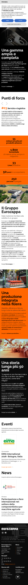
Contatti (18, 553)
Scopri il (6, 86)
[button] (2, 103)
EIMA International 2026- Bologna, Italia (11, 455)
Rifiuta (7, 20)
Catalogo (19, 550)
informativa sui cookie (8, 10)
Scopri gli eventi (6, 467)
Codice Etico (6, 569)
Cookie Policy (10, 541)
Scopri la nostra (8, 412)
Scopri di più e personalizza (14, 24)
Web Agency (22, 541)
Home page (19, 547)
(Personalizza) (16, 541)
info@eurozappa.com (10, 564)
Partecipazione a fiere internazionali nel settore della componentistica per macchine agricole (12, 504)
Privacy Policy (4, 541)
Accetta (20, 20)
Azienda (19, 548)
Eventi (18, 552)
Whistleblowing (6, 577)
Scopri (7, 264)
